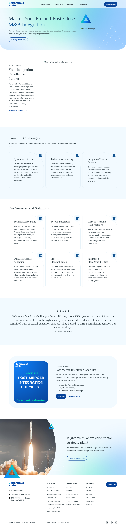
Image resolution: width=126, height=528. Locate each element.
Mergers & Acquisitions (54, 508)
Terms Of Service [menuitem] (63, 522)
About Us (89, 487)
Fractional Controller (53, 501)
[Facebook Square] (107, 522)
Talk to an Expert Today (77, 458)
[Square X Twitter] (112, 522)
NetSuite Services (53, 491)
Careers (88, 491)
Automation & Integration (55, 504)
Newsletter (90, 501)
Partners (69, 491)
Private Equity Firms (73, 504)
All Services (50, 487)
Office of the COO (72, 501)
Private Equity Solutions (55, 511)
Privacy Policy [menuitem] (51, 522)
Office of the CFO (72, 494)
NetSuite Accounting (54, 494)
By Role (69, 487)
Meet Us (89, 504)
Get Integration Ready (18, 40)
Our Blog (89, 494)
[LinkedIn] (116, 522)
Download (61, 396)
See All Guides (73, 396)
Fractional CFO (51, 498)
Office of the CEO (72, 498)
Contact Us (112, 484)
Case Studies (90, 498)
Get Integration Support (17, 110)
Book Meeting (111, 4)
